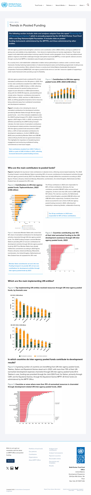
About (80, 5)
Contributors (33, 454)
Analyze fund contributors (53, 449)
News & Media (59, 5)
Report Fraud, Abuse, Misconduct (52, 489)
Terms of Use (80, 490)
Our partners (33, 451)
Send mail (10, 461)
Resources (71, 5)
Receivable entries (55, 459)
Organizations (33, 457)
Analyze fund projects (56, 453)
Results (51, 466)
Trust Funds (38, 5)
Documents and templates (54, 462)
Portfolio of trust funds (36, 449)
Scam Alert (71, 490)
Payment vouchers (55, 456)
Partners (48, 5)
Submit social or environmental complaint (73, 489)
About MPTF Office (35, 460)
